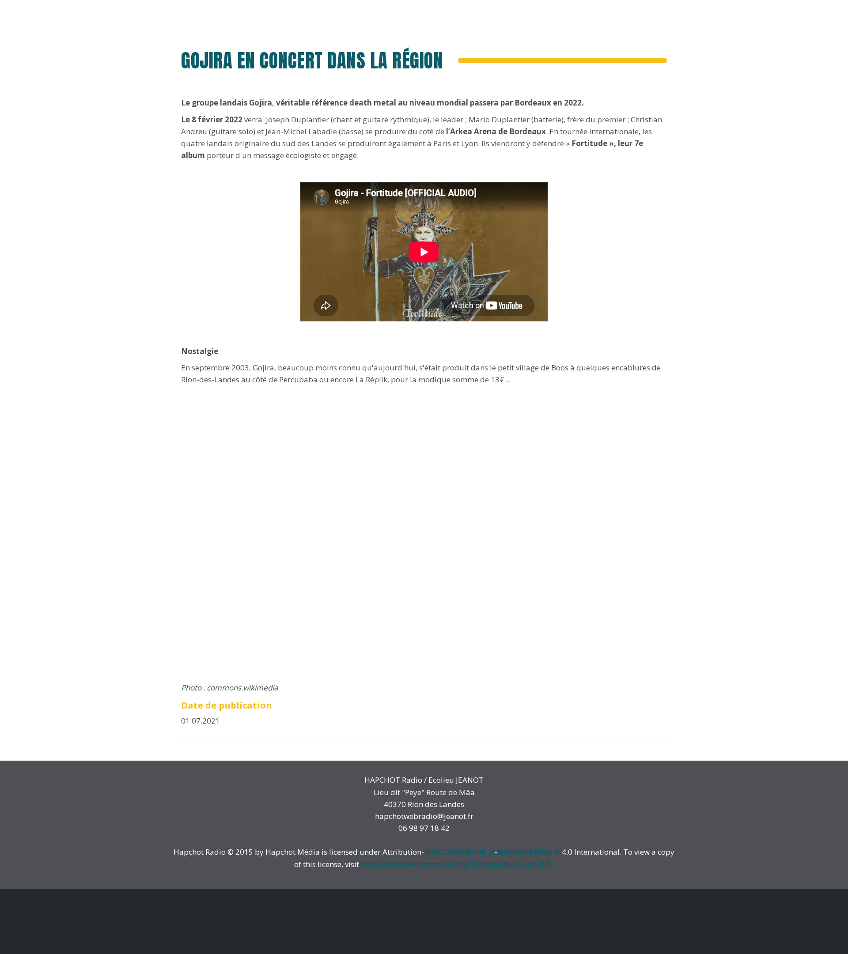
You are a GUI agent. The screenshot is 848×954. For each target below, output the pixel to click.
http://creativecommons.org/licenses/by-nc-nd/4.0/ (457, 864)
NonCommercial (455, 852)
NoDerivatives (524, 852)
